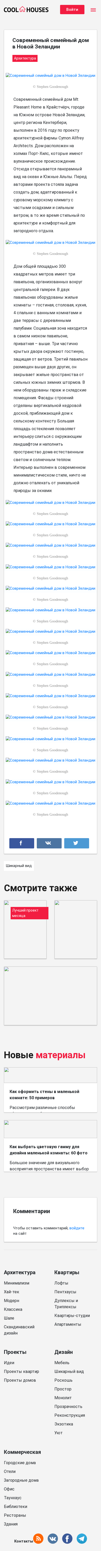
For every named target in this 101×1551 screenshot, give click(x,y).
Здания (11, 1524)
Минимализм (16, 1283)
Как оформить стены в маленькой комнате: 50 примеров (44, 1094)
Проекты (15, 1352)
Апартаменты (67, 1324)
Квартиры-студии (72, 1315)
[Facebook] (21, 843)
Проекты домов (20, 1380)
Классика (13, 1309)
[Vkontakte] (49, 843)
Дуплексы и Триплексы (66, 1303)
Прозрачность (68, 1406)
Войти (72, 9)
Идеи (9, 1362)
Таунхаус (12, 1497)
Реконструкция (69, 1415)
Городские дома (20, 1462)
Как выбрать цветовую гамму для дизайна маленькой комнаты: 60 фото (49, 1149)
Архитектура (19, 1272)
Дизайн (63, 1352)
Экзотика (63, 1424)
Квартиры (66, 1272)
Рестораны (15, 1515)
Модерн (11, 1300)
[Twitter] (76, 843)
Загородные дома (21, 1480)
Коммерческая (22, 1452)
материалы (61, 1055)
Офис (9, 1489)
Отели (10, 1471)
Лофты (61, 1283)
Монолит (63, 1397)
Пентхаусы (65, 1291)
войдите (76, 1228)
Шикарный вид (69, 1371)
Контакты (23, 1541)
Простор (62, 1389)
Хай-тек (11, 1291)
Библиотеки (15, 1506)
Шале (9, 1318)
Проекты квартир (21, 1371)
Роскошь (63, 1380)
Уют (58, 1432)
